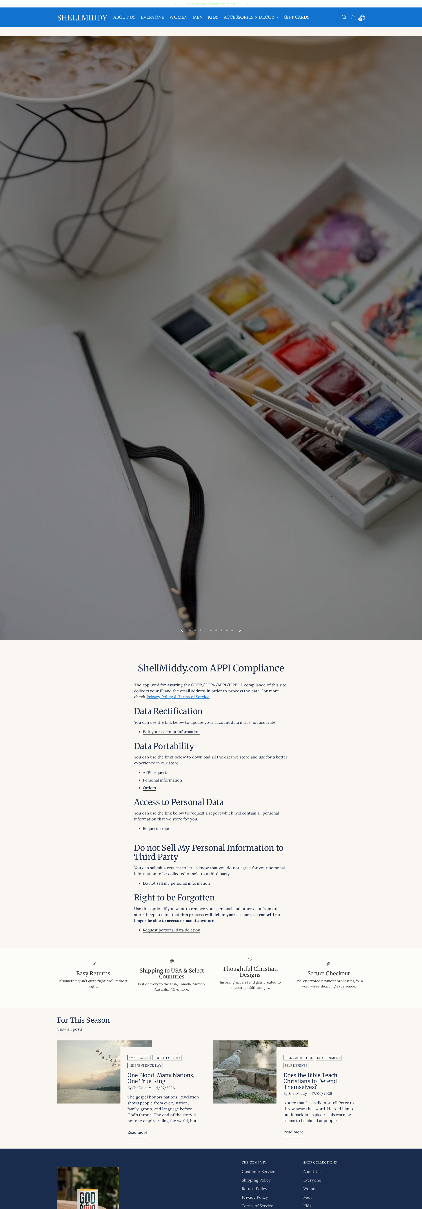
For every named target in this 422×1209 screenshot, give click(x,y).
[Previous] (175, 3)
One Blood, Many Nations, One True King (161, 1078)
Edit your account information (171, 731)
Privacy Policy (255, 1197)
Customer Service (258, 1171)
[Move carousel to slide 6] (216, 630)
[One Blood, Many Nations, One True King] (104, 1090)
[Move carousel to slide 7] (221, 630)
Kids (307, 1205)
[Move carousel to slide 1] (190, 630)
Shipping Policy (256, 1180)
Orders (149, 787)
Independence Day (145, 1065)
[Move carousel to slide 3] (200, 630)
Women (310, 1188)
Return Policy (254, 1188)
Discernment (329, 1058)
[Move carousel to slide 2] (195, 630)
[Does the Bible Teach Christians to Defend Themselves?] (260, 1090)
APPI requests (155, 772)
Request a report (158, 828)
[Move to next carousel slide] (240, 630)
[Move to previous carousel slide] (182, 630)
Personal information (162, 780)
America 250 (139, 1058)
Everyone (312, 1180)
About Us (311, 1171)
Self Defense (296, 1065)
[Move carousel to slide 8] (226, 630)
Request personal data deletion (171, 930)
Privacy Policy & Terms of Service (178, 696)
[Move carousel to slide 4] (205, 630)
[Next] (247, 3)
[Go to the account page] (353, 17)
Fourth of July (167, 1058)
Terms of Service (257, 1205)
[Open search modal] (344, 17)
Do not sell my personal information (176, 883)
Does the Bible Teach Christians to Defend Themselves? (310, 1081)
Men (307, 1197)
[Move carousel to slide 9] (232, 630)
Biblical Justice (299, 1058)
